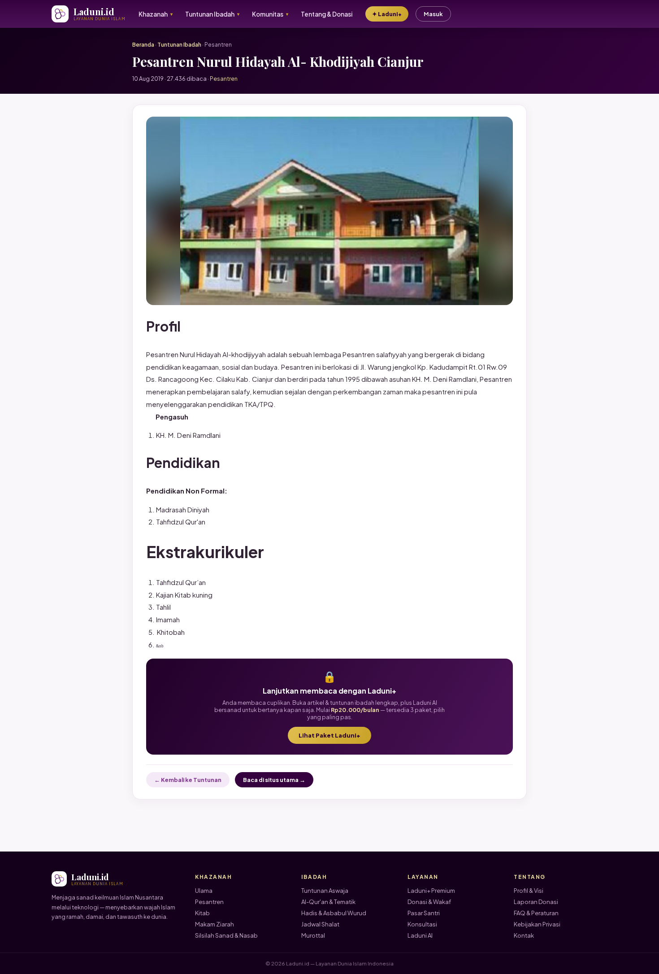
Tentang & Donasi (326, 14)
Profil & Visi (528, 890)
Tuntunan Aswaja (324, 890)
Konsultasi (422, 924)
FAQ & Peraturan (536, 913)
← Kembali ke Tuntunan (187, 779)
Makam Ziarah (214, 924)
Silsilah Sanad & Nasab (226, 935)
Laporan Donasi (536, 901)
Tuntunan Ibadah (179, 44)
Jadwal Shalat (320, 924)
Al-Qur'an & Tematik (328, 901)
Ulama (203, 890)
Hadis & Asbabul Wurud (333, 913)
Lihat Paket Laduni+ (329, 735)
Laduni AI (420, 935)
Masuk (433, 13)
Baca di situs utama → (274, 779)
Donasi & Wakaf (429, 901)
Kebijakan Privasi (537, 924)
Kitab (202, 913)
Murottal (313, 935)
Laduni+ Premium (431, 890)
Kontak (524, 935)
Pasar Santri (424, 913)
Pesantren (209, 901)
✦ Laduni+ (387, 13)
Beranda (143, 44)
